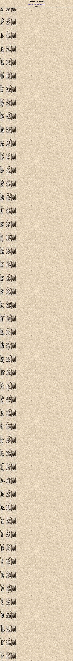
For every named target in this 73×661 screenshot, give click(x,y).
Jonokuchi (43, 4)
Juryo (32, 4)
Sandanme (38, 4)
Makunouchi (29, 4)
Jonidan (41, 4)
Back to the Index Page (36, 3)
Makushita (35, 4)
